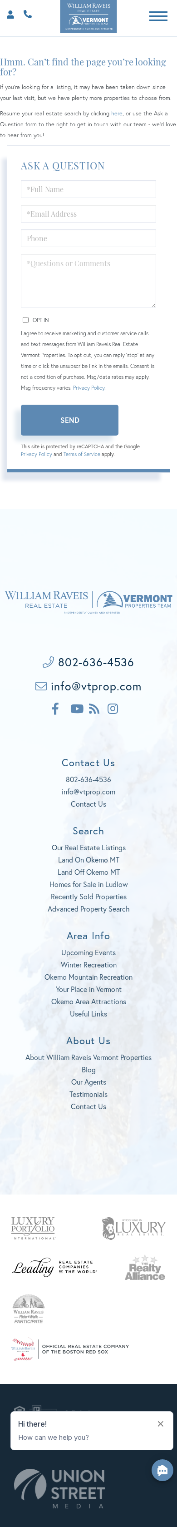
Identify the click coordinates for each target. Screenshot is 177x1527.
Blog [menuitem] (89, 1069)
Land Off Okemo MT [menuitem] (89, 872)
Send (69, 420)
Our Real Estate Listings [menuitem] (89, 847)
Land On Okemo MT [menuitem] (88, 859)
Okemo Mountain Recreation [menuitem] (88, 977)
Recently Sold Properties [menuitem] (89, 896)
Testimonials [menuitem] (88, 1094)
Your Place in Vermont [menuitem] (89, 989)
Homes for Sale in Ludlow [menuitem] (88, 884)
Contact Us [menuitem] (88, 1106)
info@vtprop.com (94, 686)
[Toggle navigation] (158, 15)
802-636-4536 (25, 13)
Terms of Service (82, 454)
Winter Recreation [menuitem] (89, 964)
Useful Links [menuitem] (88, 1013)
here (117, 113)
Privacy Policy (88, 387)
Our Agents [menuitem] (88, 1081)
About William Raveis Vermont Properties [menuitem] (88, 1057)
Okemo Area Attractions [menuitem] (88, 1001)
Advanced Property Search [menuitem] (89, 908)
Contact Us (88, 803)
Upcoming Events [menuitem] (88, 952)
